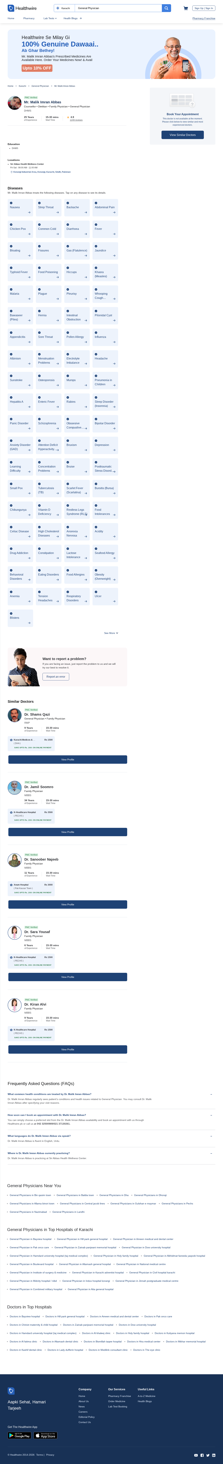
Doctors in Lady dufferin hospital (65, 1349)
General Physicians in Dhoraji (150, 1195)
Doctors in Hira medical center (143, 1341)
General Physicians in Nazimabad (28, 1211)
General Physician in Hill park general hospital (82, 1239)
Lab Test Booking (117, 1406)
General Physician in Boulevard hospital (31, 1264)
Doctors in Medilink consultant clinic (108, 1349)
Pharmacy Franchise (204, 18)
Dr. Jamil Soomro (38, 787)
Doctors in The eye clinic (146, 1349)
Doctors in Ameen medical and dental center (114, 1316)
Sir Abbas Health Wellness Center (27, 164)
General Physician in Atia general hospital (90, 1289)
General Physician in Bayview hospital (30, 1239)
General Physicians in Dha (114, 1195)
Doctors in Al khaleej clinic (96, 1333)
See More (110, 633)
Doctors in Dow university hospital (137, 1324)
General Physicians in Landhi (68, 1211)
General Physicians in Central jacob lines (82, 1203)
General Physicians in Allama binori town (32, 1203)
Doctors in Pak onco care (158, 1316)
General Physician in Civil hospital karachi (152, 1272)
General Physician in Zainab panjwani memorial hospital (85, 1247)
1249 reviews (76, 120)
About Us (84, 1401)
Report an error (56, 676)
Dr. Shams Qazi (37, 714)
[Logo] (11, 1390)
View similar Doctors (183, 134)
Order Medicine (116, 1401)
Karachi (22, 86)
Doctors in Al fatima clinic (23, 1341)
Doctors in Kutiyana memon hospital (174, 1333)
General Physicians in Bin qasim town (30, 1195)
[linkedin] (213, 1455)
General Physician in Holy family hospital (116, 1255)
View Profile (67, 759)
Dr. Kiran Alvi (35, 1004)
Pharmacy (28, 18)
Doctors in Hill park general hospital (64, 1316)
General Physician (40, 86)
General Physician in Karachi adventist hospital (98, 1272)
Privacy (50, 1454)
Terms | (40, 1454)
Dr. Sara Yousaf (37, 932)
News (82, 1406)
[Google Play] (19, 1435)
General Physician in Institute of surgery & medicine (38, 1272)
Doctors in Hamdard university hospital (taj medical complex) (43, 1333)
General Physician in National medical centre (141, 1264)
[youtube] (196, 1455)
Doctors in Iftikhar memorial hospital (186, 1341)
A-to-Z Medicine (146, 1396)
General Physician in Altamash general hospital (85, 1264)
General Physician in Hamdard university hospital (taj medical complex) (49, 1255)
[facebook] (202, 1455)
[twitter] (208, 1455)
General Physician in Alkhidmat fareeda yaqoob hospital (174, 1255)
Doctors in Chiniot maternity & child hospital (33, 1324)
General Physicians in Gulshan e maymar (133, 1203)
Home (11, 18)
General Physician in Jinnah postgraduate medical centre (147, 1280)
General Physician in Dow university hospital (146, 1247)
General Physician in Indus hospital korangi (86, 1280)
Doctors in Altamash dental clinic (60, 1341)
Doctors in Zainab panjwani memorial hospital (88, 1324)
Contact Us (85, 1422)
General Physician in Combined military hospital (36, 1289)
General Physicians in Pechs (177, 1203)
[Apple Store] (45, 1435)
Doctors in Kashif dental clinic (26, 1349)
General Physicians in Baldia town (75, 1195)
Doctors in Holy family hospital (132, 1333)
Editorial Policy (87, 1417)
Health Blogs (71, 18)
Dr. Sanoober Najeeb (41, 859)
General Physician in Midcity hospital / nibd (33, 1280)
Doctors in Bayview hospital (25, 1316)
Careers (83, 1411)
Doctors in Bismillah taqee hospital (103, 1341)
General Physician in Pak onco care (29, 1247)
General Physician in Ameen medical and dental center (143, 1239)
